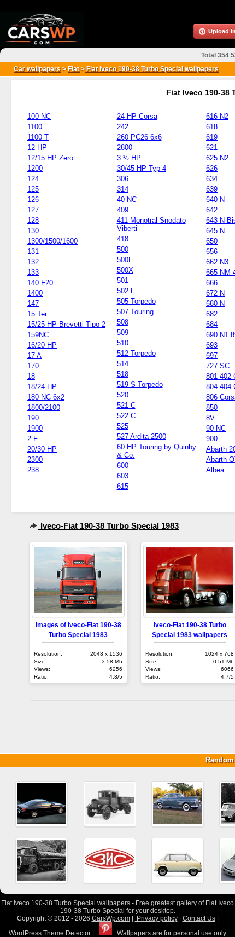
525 (122, 426)
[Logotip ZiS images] (110, 861)
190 (33, 418)
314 (122, 189)
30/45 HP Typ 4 (141, 168)
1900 (35, 428)
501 (122, 280)
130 (33, 231)
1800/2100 (43, 407)
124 (33, 179)
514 (122, 364)
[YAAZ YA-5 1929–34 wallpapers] (110, 804)
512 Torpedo (136, 353)
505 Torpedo (136, 301)
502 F (126, 291)
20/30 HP (42, 449)
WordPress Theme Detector (50, 933)
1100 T (38, 137)
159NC (38, 335)
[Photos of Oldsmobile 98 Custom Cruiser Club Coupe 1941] (177, 804)
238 (33, 470)
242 (122, 127)
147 (33, 303)
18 (31, 376)
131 (33, 251)
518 (122, 374)
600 (122, 465)
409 (122, 210)
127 (33, 210)
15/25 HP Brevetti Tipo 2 (66, 324)
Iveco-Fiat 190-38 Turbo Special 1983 (108, 525)
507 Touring (135, 312)
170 (33, 366)
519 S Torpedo (140, 384)
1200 (35, 168)
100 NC (39, 116)
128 (33, 220)
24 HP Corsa (137, 116)
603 (122, 476)
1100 (34, 127)
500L (124, 260)
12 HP (37, 147)
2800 (124, 147)
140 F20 (40, 283)
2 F (32, 439)
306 (122, 179)
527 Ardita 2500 (141, 436)
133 (33, 272)
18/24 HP (42, 387)
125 (33, 189)
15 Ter (37, 314)
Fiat (73, 69)
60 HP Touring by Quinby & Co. (156, 451)
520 (122, 395)
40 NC (127, 199)
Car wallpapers (37, 69)
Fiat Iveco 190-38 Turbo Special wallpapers (152, 69)
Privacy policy (156, 918)
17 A (34, 355)
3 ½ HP (129, 158)
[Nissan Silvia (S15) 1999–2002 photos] (41, 804)
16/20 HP (42, 345)
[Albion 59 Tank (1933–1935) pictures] (41, 861)
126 (33, 199)
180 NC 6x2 (45, 397)
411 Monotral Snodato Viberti (151, 224)
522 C (126, 416)
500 (122, 249)
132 (33, 262)
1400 (35, 293)
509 (122, 332)
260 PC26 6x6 (139, 137)
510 (122, 343)
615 (122, 486)
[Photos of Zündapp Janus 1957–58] (177, 861)
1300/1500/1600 (52, 241)
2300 (35, 459)
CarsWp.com (111, 918)
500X (125, 270)
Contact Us (199, 918)
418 (122, 239)
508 (122, 322)
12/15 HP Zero (50, 158)
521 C (126, 405)
